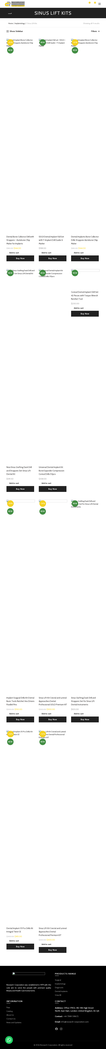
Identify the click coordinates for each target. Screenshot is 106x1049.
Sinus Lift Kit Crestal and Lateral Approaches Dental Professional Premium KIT (53, 931)
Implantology (20, 23)
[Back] (9, 13)
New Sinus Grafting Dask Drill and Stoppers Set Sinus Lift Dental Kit (19, 470)
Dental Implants (61, 991)
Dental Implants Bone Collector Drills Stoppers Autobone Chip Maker (85, 240)
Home (10, 23)
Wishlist (89, 3)
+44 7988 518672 (71, 1016)
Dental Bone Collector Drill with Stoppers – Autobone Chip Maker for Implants (20, 240)
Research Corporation (49, 1045)
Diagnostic (59, 987)
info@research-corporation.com (75, 1022)
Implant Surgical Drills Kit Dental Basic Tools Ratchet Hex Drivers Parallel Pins (20, 701)
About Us (10, 1015)
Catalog (9, 1011)
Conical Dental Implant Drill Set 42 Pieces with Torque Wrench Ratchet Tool (85, 295)
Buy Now (20, 258)
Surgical (58, 980)
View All (58, 995)
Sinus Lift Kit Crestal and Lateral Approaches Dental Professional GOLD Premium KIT (53, 701)
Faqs (8, 1007)
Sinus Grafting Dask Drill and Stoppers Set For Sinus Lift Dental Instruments (83, 701)
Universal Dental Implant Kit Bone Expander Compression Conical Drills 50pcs (51, 470)
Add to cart (14, 253)
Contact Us (11, 1019)
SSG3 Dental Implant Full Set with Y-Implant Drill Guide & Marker (51, 240)
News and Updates (13, 1022)
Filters (94, 31)
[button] (9, 1040)
